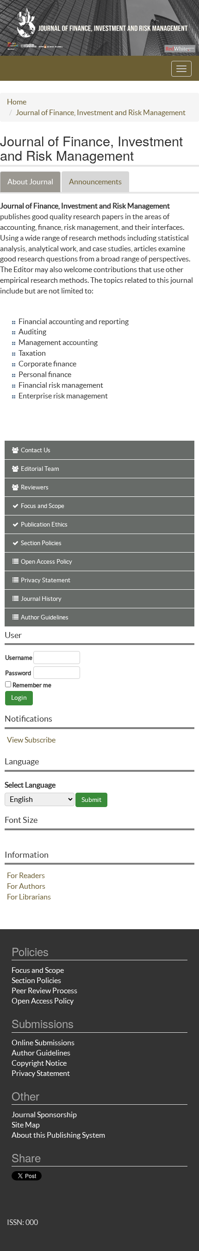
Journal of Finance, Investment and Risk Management (101, 112)
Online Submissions (43, 1042)
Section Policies (36, 980)
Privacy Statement (41, 1073)
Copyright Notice (39, 1063)
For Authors (26, 886)
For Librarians (29, 897)
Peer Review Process (44, 990)
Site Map (26, 1125)
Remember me (31, 685)
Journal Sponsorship (44, 1114)
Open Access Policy (43, 1001)
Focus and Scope (38, 970)
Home (16, 102)
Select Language (30, 785)
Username (18, 657)
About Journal (30, 181)
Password (18, 673)
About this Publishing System (58, 1135)
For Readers (26, 875)
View (15, 740)
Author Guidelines (41, 1053)
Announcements (95, 181)
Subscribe (40, 740)
